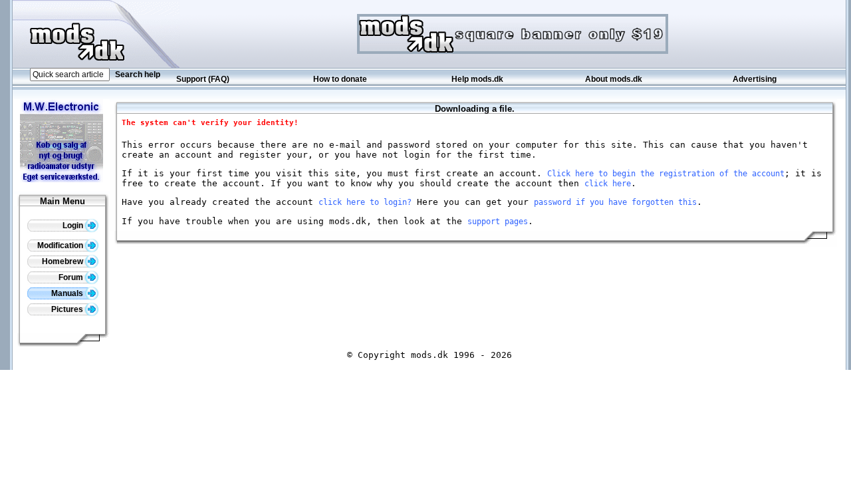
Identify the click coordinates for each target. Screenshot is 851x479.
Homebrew (63, 261)
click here (607, 183)
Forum (72, 277)
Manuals (68, 293)
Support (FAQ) (202, 79)
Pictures (68, 309)
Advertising (755, 79)
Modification (61, 245)
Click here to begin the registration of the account (666, 173)
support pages (497, 221)
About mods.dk (613, 79)
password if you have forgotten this (615, 202)
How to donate (340, 79)
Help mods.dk (477, 79)
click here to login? (365, 202)
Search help (137, 74)
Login (73, 225)
